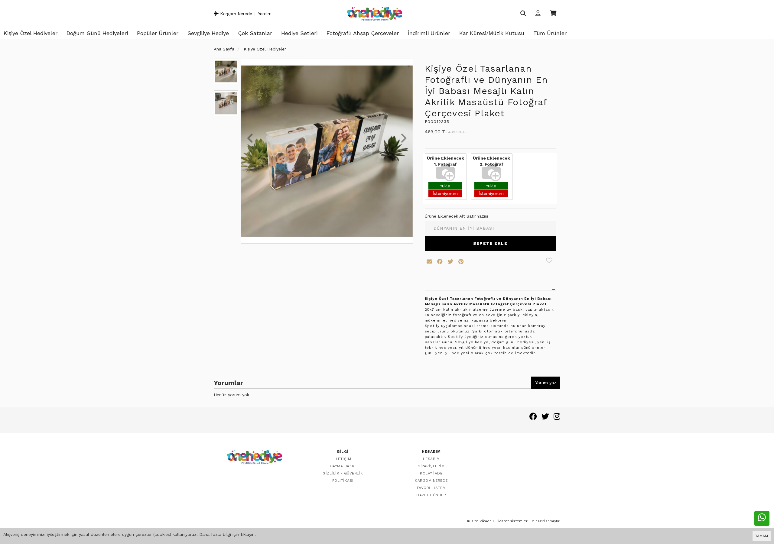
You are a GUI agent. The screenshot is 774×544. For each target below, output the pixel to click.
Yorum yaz (545, 382)
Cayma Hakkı (343, 466)
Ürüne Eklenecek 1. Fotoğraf (445, 161)
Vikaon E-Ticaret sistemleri (504, 521)
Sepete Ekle (490, 243)
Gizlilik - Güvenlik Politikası (343, 477)
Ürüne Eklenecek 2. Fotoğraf (491, 161)
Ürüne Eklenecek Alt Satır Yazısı (456, 216)
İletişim (342, 459)
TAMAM (761, 536)
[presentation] (250, 139)
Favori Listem (431, 488)
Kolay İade (431, 473)
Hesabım (431, 459)
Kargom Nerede (235, 13)
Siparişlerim (431, 466)
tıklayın (248, 534)
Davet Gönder (431, 495)
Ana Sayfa (224, 49)
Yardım (265, 13)
